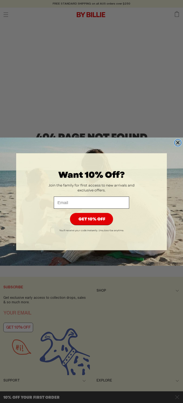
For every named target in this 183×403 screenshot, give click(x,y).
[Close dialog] (177, 142)
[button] (91, 219)
